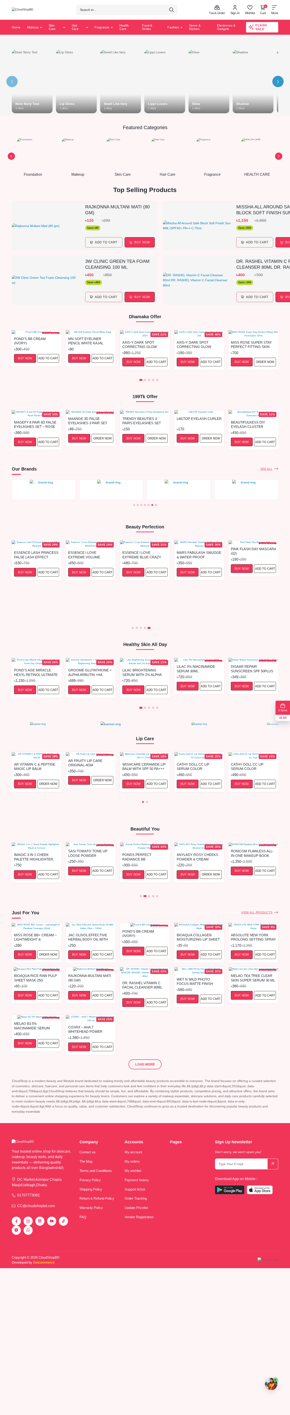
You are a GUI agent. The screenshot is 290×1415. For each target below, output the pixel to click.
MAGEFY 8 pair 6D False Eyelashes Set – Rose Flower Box (35, 424)
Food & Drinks (147, 27)
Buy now (142, 242)
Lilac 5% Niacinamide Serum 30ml (196, 669)
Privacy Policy (90, 1180)
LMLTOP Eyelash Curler (199, 419)
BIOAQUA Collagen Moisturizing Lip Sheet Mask (198, 937)
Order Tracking (136, 1198)
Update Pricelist (136, 1208)
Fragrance (101, 27)
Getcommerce (44, 1262)
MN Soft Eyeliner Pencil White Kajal (85, 341)
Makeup (33, 27)
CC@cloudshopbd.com (36, 1206)
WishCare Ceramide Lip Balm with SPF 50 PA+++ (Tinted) (144, 766)
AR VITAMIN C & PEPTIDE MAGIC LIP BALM (34, 766)
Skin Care (52, 27)
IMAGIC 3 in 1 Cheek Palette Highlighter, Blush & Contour (34, 857)
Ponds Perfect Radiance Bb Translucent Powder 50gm (143, 857)
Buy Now (25, 358)
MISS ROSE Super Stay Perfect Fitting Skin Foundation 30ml (251, 344)
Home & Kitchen (195, 27)
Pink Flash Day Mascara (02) (253, 551)
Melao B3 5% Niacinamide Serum (32, 1026)
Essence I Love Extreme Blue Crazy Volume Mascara (141, 555)
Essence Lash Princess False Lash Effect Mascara (36, 555)
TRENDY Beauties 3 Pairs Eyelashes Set (141, 421)
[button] (11, 156)
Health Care (123, 27)
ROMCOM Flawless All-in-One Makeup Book (252, 853)
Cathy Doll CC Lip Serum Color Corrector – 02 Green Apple (198, 766)
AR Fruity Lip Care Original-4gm (85, 763)
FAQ (83, 1217)
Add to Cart (48, 358)
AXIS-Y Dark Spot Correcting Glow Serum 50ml (139, 344)
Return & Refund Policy (97, 1198)
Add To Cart (106, 242)
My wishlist (133, 1171)
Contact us (88, 1152)
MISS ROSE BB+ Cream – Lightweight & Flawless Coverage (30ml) (35, 937)
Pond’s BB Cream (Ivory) (30, 341)
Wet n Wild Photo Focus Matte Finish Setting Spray (195, 981)
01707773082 (28, 1195)
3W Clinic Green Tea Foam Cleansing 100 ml (117, 264)
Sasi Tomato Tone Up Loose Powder (87, 853)
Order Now (265, 362)
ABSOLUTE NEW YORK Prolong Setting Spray (253, 937)
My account (133, 1152)
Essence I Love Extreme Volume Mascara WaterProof (89, 555)
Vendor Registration (139, 1217)
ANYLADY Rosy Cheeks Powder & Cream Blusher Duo (197, 857)
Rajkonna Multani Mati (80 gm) (117, 209)
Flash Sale (261, 27)
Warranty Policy (91, 1208)
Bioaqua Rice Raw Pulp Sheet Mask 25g (35, 978)
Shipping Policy (91, 1189)
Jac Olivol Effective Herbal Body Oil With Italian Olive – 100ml (88, 937)
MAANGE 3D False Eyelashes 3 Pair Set (87, 421)
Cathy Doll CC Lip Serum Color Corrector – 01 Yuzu (251, 766)
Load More (145, 1064)
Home (16, 27)
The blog (86, 1161)
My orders (132, 1161)
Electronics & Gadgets (226, 27)
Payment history (137, 1180)
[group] (44, 490)
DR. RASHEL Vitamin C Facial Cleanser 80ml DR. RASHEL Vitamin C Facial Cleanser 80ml (142, 985)
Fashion (173, 27)
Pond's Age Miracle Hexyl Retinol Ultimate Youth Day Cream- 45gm (36, 672)
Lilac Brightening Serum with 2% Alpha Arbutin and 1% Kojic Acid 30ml (142, 672)
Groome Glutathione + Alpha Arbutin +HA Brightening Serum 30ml (90, 672)
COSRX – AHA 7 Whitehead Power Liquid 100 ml (85, 1029)
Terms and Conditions (96, 1171)
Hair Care (75, 27)
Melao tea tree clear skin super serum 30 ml (253, 978)
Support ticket (135, 1189)
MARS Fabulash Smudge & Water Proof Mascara (199, 555)
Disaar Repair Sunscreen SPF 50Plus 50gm (252, 669)
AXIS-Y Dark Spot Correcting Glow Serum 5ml (194, 344)
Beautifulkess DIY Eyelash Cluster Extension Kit (248, 424)
